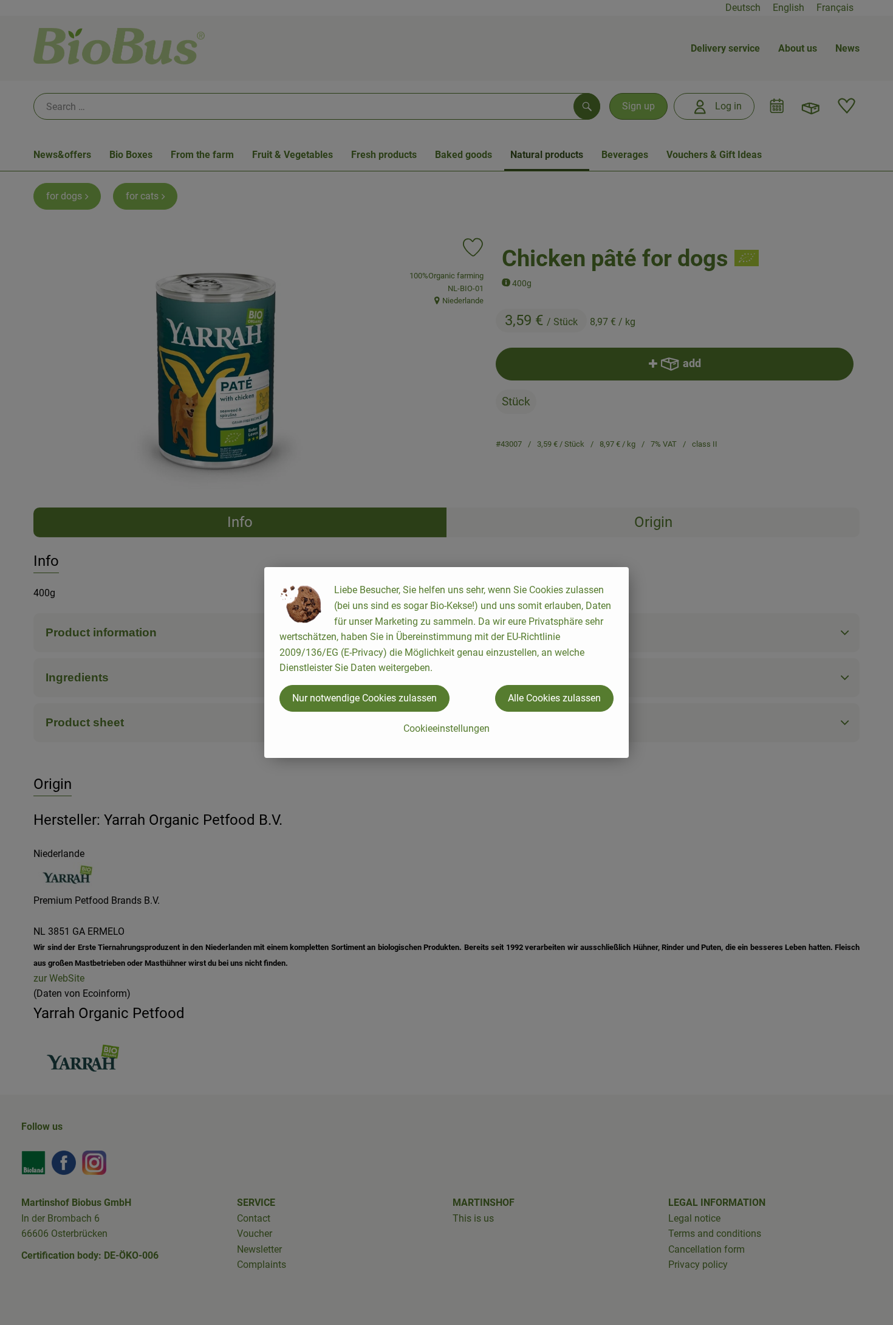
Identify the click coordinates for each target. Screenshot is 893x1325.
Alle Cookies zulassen (554, 698)
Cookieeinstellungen (446, 728)
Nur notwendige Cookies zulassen (364, 698)
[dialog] (446, 662)
